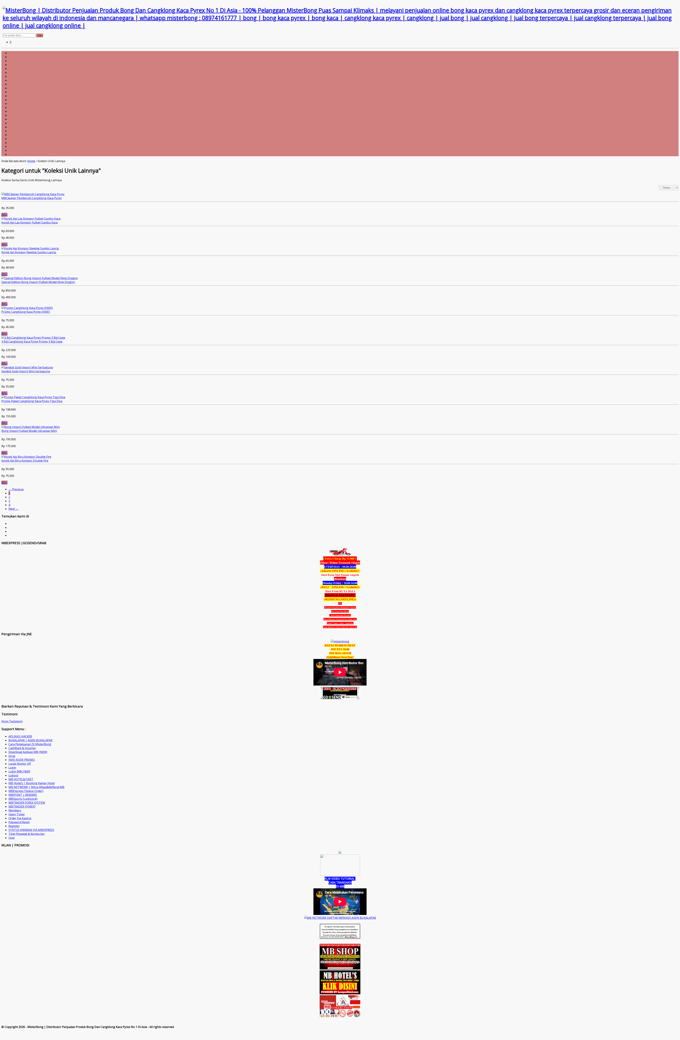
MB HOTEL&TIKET (20, 779)
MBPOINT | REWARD (22, 795)
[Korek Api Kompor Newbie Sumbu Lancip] (30, 248)
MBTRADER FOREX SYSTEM (26, 803)
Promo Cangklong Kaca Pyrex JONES (25, 312)
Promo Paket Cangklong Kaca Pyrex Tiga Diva (31, 401)
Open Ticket (16, 814)
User (11, 838)
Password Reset (19, 822)
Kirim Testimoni (11, 721)
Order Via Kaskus (19, 818)
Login (12, 768)
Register (14, 826)
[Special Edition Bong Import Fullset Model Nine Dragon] (39, 278)
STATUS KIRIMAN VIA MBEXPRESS (31, 830)
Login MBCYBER (19, 771)
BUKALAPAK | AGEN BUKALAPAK (30, 740)
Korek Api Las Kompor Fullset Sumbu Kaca (29, 222)
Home (31, 161)
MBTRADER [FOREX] (21, 806)
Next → (13, 509)
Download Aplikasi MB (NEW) (27, 752)
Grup (11, 756)
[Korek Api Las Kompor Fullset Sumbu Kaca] (30, 219)
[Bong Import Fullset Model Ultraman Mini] (30, 427)
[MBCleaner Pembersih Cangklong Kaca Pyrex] (32, 194)
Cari (40, 35)
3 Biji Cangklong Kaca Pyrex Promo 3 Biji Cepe (31, 341)
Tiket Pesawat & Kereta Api (26, 834)
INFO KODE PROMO (21, 760)
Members (14, 810)
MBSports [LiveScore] (22, 799)
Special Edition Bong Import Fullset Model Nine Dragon (38, 282)
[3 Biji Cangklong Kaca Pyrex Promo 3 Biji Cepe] (33, 338)
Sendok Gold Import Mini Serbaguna (25, 371)
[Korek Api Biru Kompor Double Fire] (26, 457)
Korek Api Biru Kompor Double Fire (24, 461)
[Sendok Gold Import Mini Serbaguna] (27, 367)
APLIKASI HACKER (20, 736)
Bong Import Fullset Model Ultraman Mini (29, 431)
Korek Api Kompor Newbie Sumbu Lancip (28, 252)
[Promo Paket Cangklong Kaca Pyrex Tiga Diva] (33, 397)
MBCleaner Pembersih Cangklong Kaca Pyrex (31, 198)
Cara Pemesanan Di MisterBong (29, 744)
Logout (13, 775)
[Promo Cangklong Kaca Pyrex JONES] (27, 308)
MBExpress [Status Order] (25, 791)
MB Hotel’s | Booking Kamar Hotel (31, 783)
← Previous (16, 489)
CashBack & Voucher (22, 748)
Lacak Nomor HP (19, 764)
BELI (4, 215)
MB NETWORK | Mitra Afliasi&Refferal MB (36, 787)
